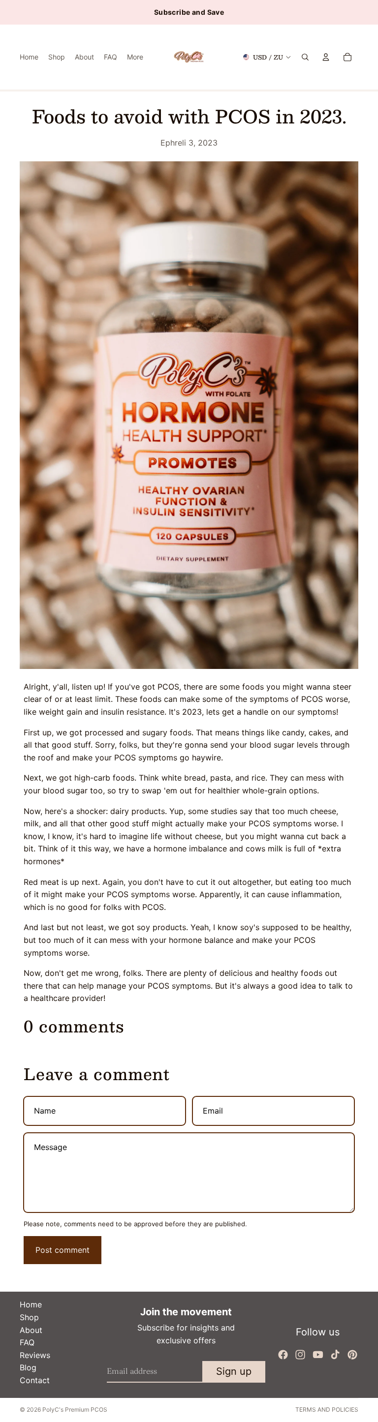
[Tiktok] (335, 1355)
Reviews (35, 1355)
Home (31, 1304)
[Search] (305, 57)
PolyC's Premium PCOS (74, 1409)
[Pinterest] (352, 1355)
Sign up (234, 1371)
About (31, 1330)
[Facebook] (283, 1355)
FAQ (27, 1342)
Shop (29, 1317)
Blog (28, 1367)
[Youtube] (318, 1355)
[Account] (326, 57)
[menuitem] (135, 57)
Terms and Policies (326, 1409)
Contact (35, 1380)
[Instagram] (300, 1355)
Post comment (62, 1250)
